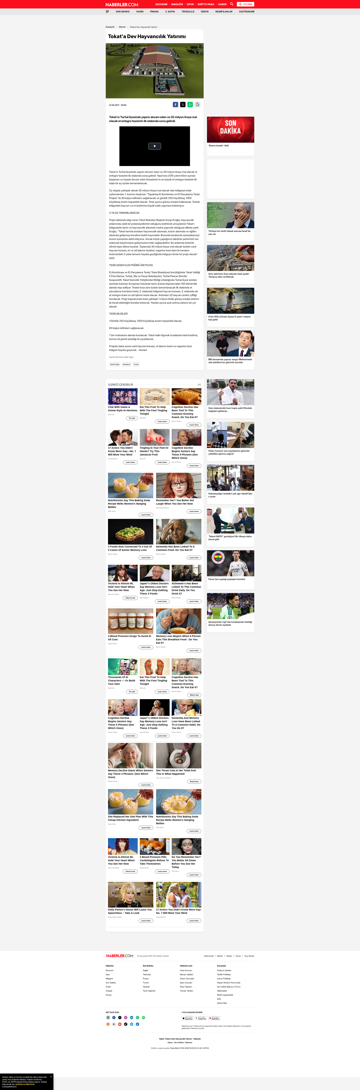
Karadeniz (126, 364)
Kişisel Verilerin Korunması (228, 982)
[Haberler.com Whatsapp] (137, 1017)
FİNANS (154, 11)
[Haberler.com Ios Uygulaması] (188, 1018)
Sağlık (145, 970)
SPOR (190, 4)
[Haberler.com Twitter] (120, 1017)
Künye (238, 956)
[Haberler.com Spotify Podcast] (143, 1017)
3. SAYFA (170, 11)
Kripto (108, 986)
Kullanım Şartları (224, 970)
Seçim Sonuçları (187, 978)
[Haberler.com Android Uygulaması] (201, 1018)
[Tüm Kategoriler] (107, 11)
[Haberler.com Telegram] (131, 1024)
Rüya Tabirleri (186, 986)
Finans (146, 978)
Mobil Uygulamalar (225, 995)
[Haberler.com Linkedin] (131, 1017)
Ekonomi (109, 970)
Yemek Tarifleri (186, 991)
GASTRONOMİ (246, 11)
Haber (170, 1042)
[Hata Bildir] (174, 1048)
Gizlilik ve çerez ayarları (160, 1048)
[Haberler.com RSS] (108, 1024)
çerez (4, 1079)
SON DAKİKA (123, 11)
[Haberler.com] (120, 956)
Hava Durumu (186, 970)
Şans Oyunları (186, 982)
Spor (108, 974)
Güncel (122, 27)
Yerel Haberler (149, 991)
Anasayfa (110, 27)
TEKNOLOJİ (188, 11)
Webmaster (222, 991)
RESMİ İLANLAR (223, 11)
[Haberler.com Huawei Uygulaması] (214, 1018)
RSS (219, 999)
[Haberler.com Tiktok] (125, 1024)
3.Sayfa (109, 991)
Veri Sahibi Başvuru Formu (228, 986)
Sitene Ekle (222, 1003)
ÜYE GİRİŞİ (247, 4)
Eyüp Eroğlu (114, 364)
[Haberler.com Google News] (108, 1017)
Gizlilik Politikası (224, 974)
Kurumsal (221, 965)
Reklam (220, 956)
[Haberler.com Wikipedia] (114, 1024)
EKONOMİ (161, 4)
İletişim (229, 956)
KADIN (139, 11)
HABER (222, 4)
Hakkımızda (208, 956)
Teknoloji (147, 974)
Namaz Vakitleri (186, 974)
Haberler (110, 965)
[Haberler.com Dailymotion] (137, 1024)
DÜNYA (205, 11)
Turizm (146, 982)
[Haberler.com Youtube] (120, 1024)
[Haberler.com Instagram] (125, 1017)
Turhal (136, 364)
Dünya (108, 995)
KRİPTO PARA (206, 4)
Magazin (109, 978)
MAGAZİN (177, 4)
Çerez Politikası (224, 978)
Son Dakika (111, 982)
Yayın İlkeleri (249, 956)
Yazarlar (146, 986)
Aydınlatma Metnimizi (25, 1084)
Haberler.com (186, 965)
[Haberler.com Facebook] (114, 1017)
